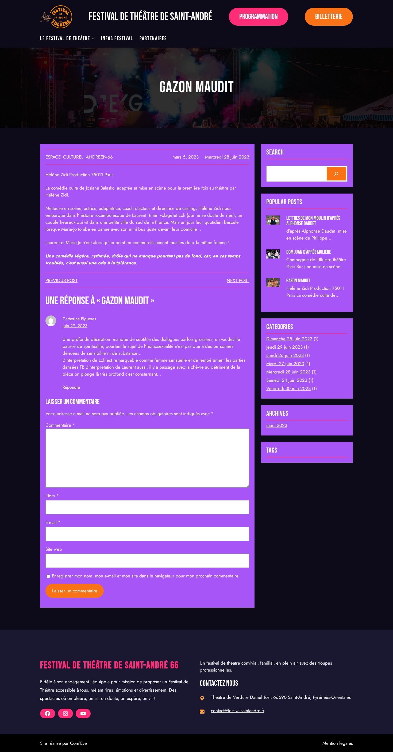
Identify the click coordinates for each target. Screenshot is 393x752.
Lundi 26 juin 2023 (285, 355)
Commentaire (60, 425)
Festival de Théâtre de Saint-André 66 (109, 665)
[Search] (336, 174)
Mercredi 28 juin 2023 (227, 157)
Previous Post (61, 280)
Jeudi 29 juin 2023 (284, 347)
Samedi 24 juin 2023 (286, 380)
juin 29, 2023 (75, 326)
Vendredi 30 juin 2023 (288, 388)
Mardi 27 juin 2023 (285, 363)
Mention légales (337, 743)
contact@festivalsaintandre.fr (237, 710)
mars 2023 (276, 425)
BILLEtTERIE (328, 16)
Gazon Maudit (298, 280)
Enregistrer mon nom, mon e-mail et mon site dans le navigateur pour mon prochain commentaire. (146, 576)
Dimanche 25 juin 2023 (289, 338)
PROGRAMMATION (258, 16)
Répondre (71, 387)
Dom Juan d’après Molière (309, 252)
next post (238, 280)
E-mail (53, 522)
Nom (52, 495)
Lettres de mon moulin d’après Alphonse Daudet (313, 220)
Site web (53, 549)
